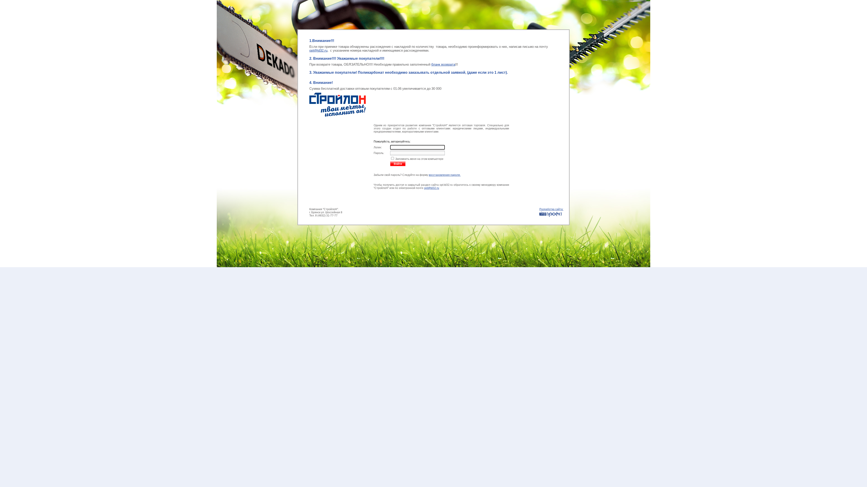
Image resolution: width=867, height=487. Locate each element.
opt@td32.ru (318, 50)
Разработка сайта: (551, 209)
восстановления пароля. (445, 175)
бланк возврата (443, 64)
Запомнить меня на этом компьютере (419, 159)
